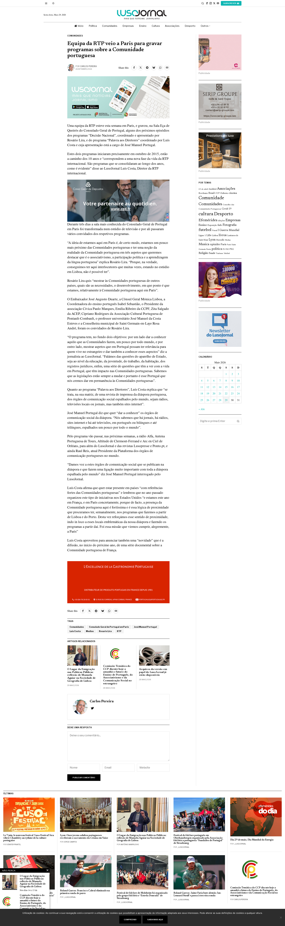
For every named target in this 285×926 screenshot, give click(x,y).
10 (238, 380)
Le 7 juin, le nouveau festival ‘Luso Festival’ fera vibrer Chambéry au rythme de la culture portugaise (28, 838)
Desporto (223, 214)
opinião (215, 244)
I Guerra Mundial (228, 230)
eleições (221, 221)
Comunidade (211, 198)
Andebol (212, 189)
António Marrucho (130, 844)
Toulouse (219, 253)
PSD (227, 249)
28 (220, 400)
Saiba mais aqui (155, 919)
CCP (217, 193)
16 (232, 387)
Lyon (212, 239)
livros (223, 235)
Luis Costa (75, 631)
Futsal (214, 230)
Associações (226, 189)
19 (207, 393)
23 (232, 393)
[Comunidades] (118, 200)
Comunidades (75, 36)
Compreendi (130, 919)
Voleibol (227, 253)
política (217, 249)
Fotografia (230, 225)
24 (238, 393)
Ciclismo (224, 193)
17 (238, 387)
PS (224, 249)
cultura (206, 214)
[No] (281, 917)
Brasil (211, 193)
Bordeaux (203, 193)
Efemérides (208, 220)
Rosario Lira (105, 631)
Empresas (232, 220)
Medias (90, 631)
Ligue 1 (202, 235)
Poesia (208, 249)
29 (226, 400)
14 (220, 387)
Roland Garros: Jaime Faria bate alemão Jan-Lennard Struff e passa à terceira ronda (198, 894)
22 (226, 393)
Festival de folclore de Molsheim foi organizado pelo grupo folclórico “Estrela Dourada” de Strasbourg (142, 896)
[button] (238, 421)
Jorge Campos (70, 842)
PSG (231, 249)
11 (201, 387)
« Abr (202, 409)
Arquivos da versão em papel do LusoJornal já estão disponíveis (153, 672)
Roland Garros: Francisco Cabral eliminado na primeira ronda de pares (85, 892)
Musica (204, 244)
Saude (212, 253)
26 (207, 400)
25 (201, 400)
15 (226, 387)
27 (214, 400)
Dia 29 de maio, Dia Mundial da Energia (251, 840)
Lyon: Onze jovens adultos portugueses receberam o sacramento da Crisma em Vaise (84, 836)
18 (201, 393)
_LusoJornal (183, 847)
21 (220, 393)
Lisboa (215, 236)
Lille (208, 235)
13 (214, 387)
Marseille (220, 240)
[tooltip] (207, 3)
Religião (203, 253)
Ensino (203, 225)
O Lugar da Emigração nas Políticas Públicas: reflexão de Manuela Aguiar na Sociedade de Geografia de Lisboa (81, 675)
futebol (205, 230)
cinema (233, 193)
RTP (119, 631)
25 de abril (203, 189)
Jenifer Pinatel (14, 844)
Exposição (212, 225)
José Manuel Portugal (145, 627)
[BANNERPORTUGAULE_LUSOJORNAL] (118, 581)
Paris (223, 244)
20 (214, 393)
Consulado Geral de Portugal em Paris (109, 627)
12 (207, 387)
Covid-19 (226, 209)
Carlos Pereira (88, 66)
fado (220, 225)
